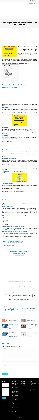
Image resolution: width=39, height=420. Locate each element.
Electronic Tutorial (13, 281)
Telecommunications (8, 76)
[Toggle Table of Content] (17, 66)
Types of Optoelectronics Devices (9, 67)
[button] (19, 231)
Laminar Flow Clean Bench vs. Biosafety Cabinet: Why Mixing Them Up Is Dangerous (15, 410)
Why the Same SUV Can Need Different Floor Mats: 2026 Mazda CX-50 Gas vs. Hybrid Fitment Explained (15, 390)
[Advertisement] (19, 11)
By (18, 281)
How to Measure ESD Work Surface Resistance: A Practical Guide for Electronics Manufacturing (13, 334)
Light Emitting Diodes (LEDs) (9, 68)
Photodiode (6, 70)
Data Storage (7, 77)
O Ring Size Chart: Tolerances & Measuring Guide (32, 334)
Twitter (25, 299)
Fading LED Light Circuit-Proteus (8, 245)
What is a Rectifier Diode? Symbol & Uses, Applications (12, 242)
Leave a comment (28, 281)
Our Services (32, 384)
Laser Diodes (7, 72)
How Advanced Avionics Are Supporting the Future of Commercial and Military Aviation (13, 326)
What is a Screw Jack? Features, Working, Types (32, 319)
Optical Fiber (7, 69)
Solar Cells (6, 71)
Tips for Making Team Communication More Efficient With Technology (32, 326)
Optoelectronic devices (30, 61)
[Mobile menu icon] (37, 3)
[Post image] (5, 320)
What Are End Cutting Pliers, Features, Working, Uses (13, 319)
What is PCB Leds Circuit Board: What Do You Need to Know (13, 241)
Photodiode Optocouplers (8, 73)
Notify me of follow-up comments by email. (10, 370)
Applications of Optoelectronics (8, 75)
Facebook (29, 299)
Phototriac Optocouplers (8, 74)
